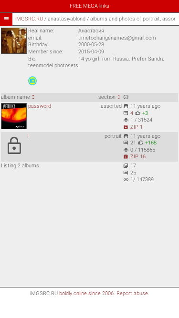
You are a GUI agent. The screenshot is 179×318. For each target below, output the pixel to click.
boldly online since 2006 (86, 293)
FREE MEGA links (89, 6)
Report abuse (132, 293)
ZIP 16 (134, 157)
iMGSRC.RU (29, 19)
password (39, 106)
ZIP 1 (133, 127)
